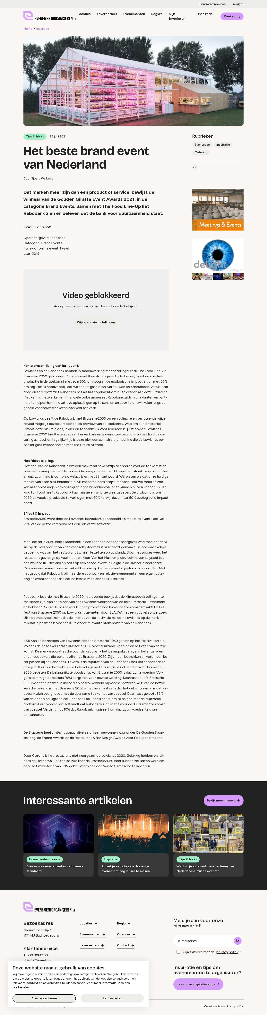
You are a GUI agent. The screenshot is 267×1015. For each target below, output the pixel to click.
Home (27, 29)
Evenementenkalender (212, 4)
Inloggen (238, 4)
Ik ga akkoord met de (210, 952)
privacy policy (227, 952)
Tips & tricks (35, 136)
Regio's (157, 14)
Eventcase (202, 144)
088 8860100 (37, 955)
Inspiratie (205, 14)
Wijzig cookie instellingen (96, 322)
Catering (201, 152)
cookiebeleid (21, 987)
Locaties (84, 14)
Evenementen (134, 14)
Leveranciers (107, 14)
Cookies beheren (214, 1006)
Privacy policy (235, 1006)
